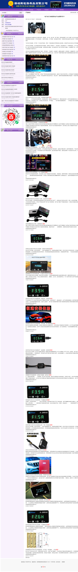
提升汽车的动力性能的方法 (7, 77)
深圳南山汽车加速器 (6, 51)
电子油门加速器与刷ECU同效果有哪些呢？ (11, 97)
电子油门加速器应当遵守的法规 (8, 73)
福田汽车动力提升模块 (7, 41)
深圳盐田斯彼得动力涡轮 (7, 45)
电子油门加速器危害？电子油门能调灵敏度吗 (11, 93)
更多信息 (27, 557)
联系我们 (62, 9)
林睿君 (63, 562)
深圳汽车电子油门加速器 (7, 47)
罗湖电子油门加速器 (6, 39)
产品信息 (31, 9)
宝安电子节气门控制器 (7, 43)
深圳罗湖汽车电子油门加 (7, 55)
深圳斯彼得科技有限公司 (31, 77)
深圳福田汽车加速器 (6, 53)
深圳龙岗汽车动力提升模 (7, 49)
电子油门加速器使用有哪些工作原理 (9, 89)
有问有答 (54, 9)
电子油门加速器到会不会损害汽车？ (9, 85)
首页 (23, 9)
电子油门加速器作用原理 (7, 62)
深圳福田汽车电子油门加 (7, 36)
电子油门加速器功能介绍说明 (8, 70)
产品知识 (46, 9)
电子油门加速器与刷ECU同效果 (8, 66)
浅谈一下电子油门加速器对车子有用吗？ (10, 100)
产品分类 (39, 9)
